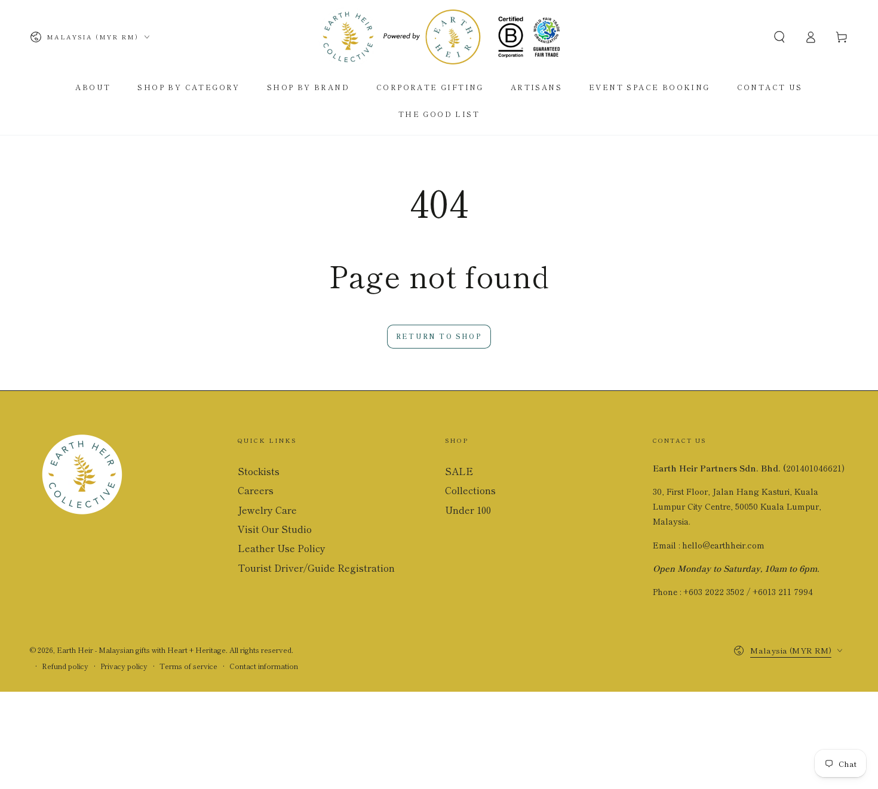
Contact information (263, 666)
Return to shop (439, 336)
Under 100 (468, 510)
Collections (470, 490)
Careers (256, 490)
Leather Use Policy (282, 548)
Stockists (259, 471)
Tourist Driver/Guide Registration (316, 567)
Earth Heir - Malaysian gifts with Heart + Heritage (141, 650)
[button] (779, 37)
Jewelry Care (267, 510)
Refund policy (65, 666)
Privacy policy (124, 666)
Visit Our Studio (275, 529)
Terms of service (188, 666)
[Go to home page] (439, 37)
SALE (459, 471)
